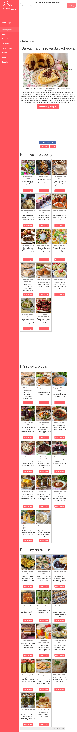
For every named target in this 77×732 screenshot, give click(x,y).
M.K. (63, 728)
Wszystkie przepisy (9, 39)
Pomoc (4, 53)
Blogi (4, 57)
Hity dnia (6, 43)
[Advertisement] (48, 24)
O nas (4, 34)
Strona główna (7, 29)
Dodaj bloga (6, 22)
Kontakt (5, 62)
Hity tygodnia (7, 48)
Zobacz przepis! (28, 191)
